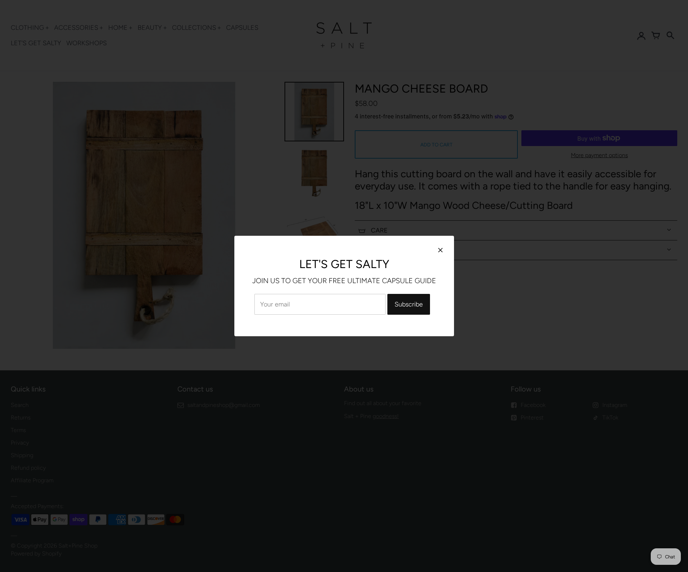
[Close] (440, 250)
